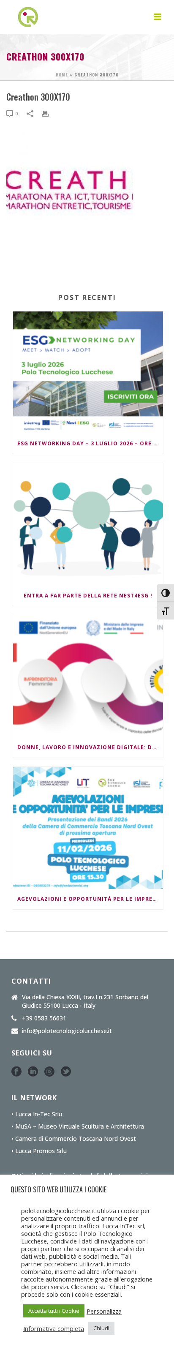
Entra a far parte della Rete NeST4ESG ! (88, 595)
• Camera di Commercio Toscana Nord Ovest (73, 1139)
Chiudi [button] (101, 1328)
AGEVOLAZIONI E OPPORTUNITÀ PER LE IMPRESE (88, 899)
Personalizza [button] (104, 1311)
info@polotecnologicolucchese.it (67, 1031)
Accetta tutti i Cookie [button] (53, 1310)
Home (62, 74)
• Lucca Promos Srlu (39, 1151)
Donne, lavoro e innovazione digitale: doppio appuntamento (90, 747)
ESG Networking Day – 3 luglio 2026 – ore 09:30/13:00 (90, 443)
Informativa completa (53, 1328)
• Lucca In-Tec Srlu (36, 1114)
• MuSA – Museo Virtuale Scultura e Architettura (77, 1126)
